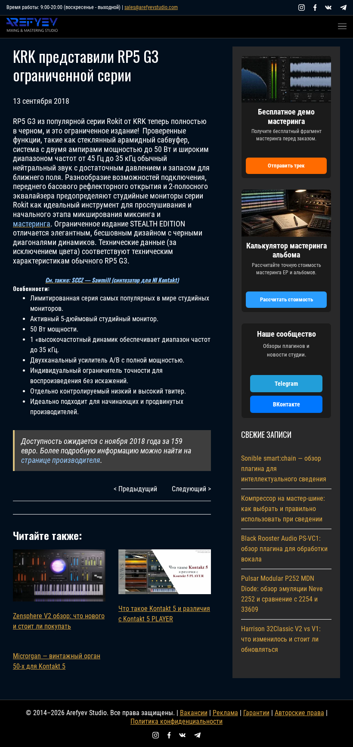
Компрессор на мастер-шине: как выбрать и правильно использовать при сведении (283, 508)
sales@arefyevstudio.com (151, 7)
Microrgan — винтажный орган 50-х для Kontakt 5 (56, 661)
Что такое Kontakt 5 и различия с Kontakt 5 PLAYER (164, 613)
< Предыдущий (135, 489)
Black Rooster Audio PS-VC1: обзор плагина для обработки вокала (284, 548)
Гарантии (256, 713)
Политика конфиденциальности (176, 721)
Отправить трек (286, 165)
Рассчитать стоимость (286, 299)
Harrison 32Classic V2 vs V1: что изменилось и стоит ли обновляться (281, 639)
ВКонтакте (286, 404)
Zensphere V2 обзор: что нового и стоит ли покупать (59, 621)
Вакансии (193, 713)
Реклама (225, 713)
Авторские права (299, 713)
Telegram (286, 383)
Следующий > (191, 489)
